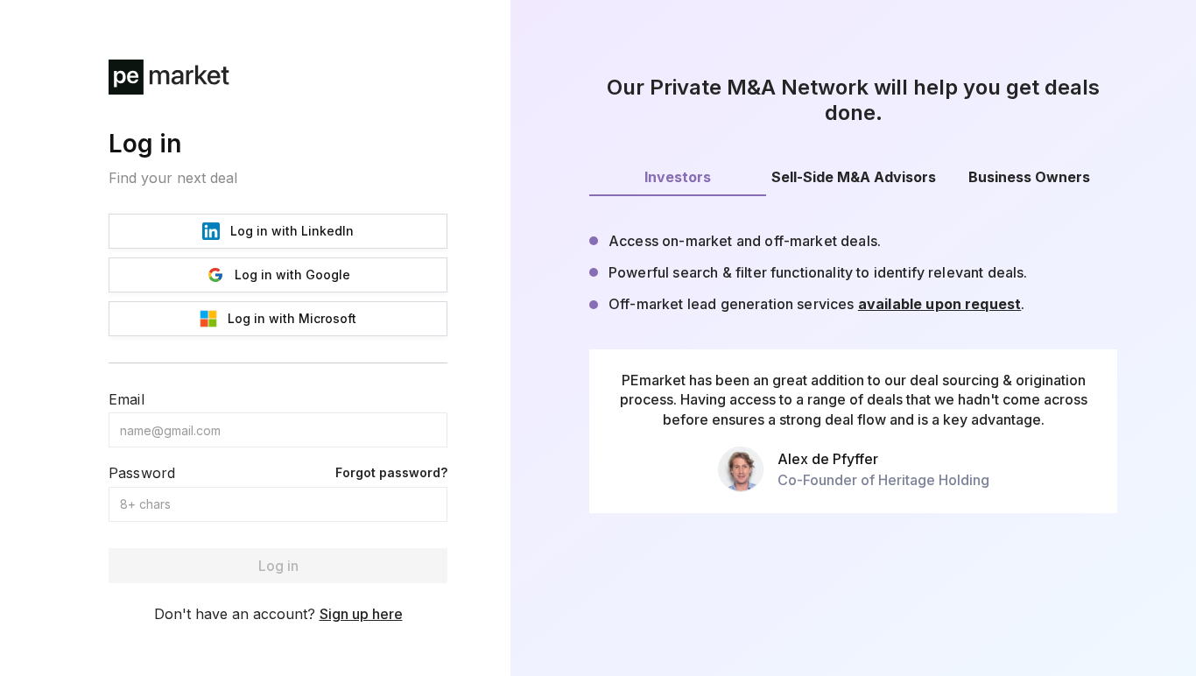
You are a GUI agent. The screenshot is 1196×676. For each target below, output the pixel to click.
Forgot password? (391, 472)
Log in (278, 565)
